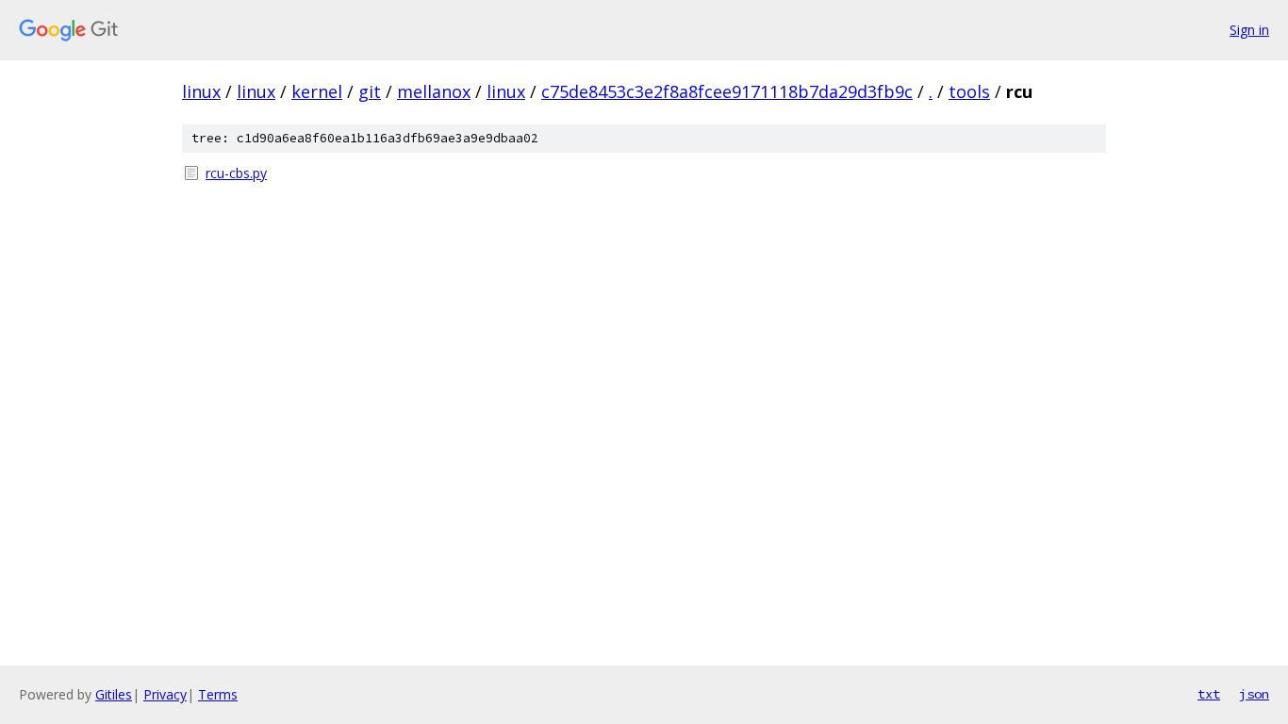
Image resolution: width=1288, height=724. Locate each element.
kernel (316, 91)
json (1254, 693)
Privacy (165, 694)
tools (969, 91)
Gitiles (113, 694)
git (369, 91)
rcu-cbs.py (236, 173)
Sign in (1249, 30)
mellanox (434, 91)
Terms (218, 694)
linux (201, 91)
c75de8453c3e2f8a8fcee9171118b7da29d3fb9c (727, 91)
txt (1208, 693)
